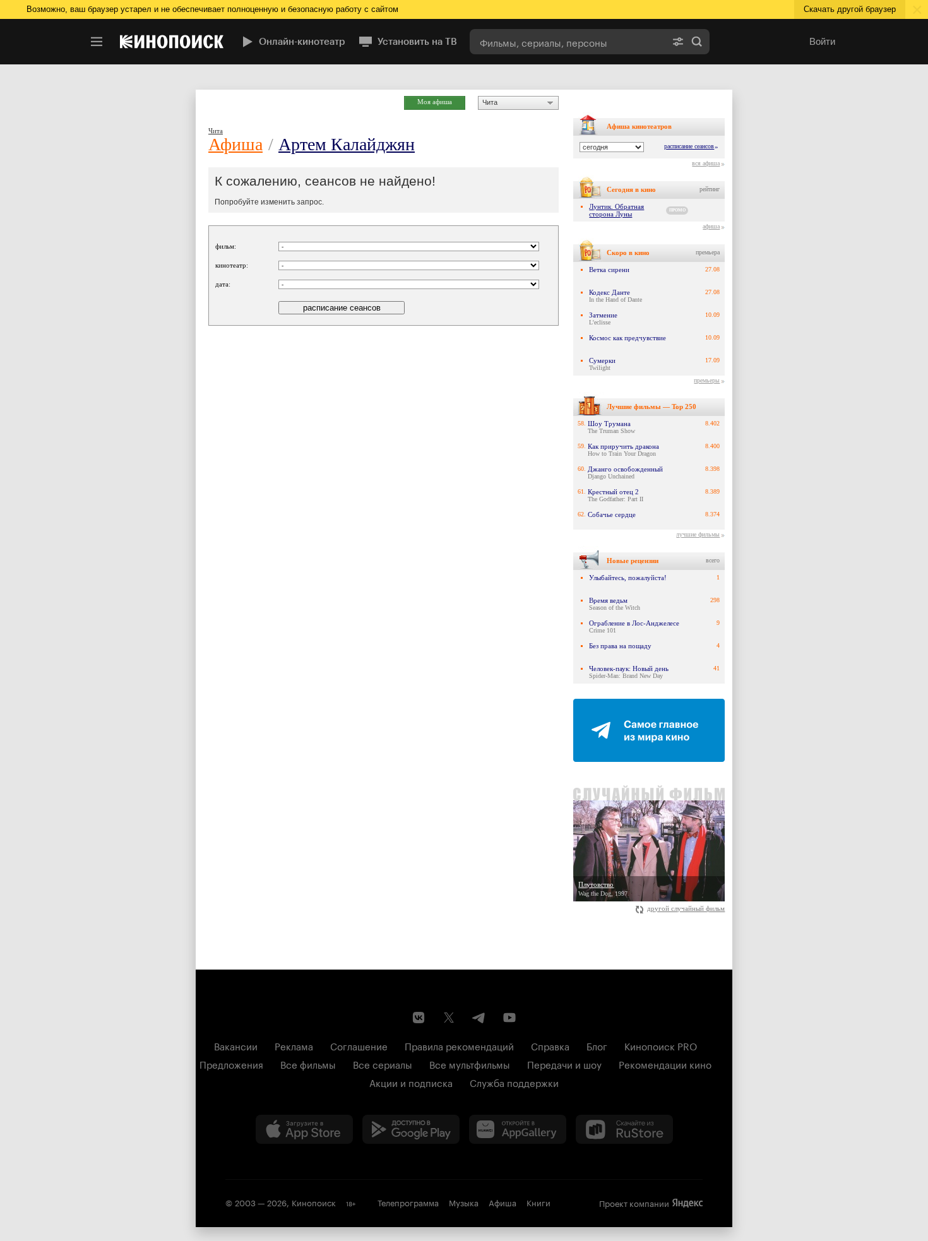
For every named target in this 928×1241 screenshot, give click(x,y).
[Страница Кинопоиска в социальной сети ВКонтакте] (418, 1017)
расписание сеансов (689, 146)
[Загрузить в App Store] (304, 1129)
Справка (550, 1045)
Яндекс (687, 1203)
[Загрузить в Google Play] (411, 1129)
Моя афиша (434, 101)
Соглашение (359, 1045)
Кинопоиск (314, 1202)
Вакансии (236, 1045)
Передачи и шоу (564, 1063)
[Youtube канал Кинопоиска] (509, 1017)
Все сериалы (382, 1063)
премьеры (707, 380)
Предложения (231, 1063)
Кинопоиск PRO (660, 1045)
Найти (696, 41)
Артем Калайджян (346, 144)
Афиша (235, 144)
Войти (822, 41)
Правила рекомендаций (459, 1045)
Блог (596, 1045)
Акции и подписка (411, 1082)
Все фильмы (308, 1063)
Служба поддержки (514, 1082)
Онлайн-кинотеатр (302, 41)
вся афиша (706, 163)
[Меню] (96, 41)
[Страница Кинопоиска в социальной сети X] (448, 1017)
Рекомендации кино (665, 1063)
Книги (538, 1202)
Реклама (294, 1045)
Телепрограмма (408, 1202)
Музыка (464, 1202)
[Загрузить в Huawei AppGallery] (517, 1129)
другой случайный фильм (686, 908)
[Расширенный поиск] (678, 41)
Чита (489, 102)
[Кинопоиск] (171, 41)
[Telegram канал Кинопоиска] (479, 1017)
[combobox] (567, 41)
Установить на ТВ (417, 41)
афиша (711, 226)
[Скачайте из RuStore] (624, 1129)
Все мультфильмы (469, 1063)
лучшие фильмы (698, 534)
